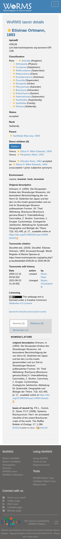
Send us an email (16, 497)
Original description (20, 184)
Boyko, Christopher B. (47, 283)
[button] (9, 30)
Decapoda (21, 83)
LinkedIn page (14, 507)
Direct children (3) (19, 141)
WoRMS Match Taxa (43, 478)
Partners (6, 468)
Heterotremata (23, 96)
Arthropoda (21, 64)
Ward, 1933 (32, 154)
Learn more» (56, 522)
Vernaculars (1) (20, 330)
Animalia (26, 60)
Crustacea (21, 67)
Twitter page (13, 500)
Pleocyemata (22, 86)
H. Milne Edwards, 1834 (36, 151)
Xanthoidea (21, 100)
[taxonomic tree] (16, 312)
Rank (12, 122)
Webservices (39, 484)
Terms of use (39, 461)
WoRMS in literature (12, 474)
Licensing (14, 292)
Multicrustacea (23, 70)
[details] (12, 238)
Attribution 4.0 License (20, 303)
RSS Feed (12, 504)
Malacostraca (23, 73)
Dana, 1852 (31, 161)
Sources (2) (19, 323)
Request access (41, 465)
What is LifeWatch (11, 461)
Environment (16, 175)
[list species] (29, 312)
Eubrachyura (22, 93)
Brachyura (21, 90)
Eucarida (20, 80)
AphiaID (13, 40)
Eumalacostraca (24, 77)
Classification (16, 56)
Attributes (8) (37, 323)
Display (14, 146)
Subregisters (8, 465)
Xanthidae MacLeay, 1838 (26, 135)
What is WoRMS (10, 458)
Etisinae (20, 106)
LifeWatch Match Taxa (44, 481)
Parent (12, 131)
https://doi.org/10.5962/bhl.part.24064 (28, 234)
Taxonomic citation (19, 243)
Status (12, 112)
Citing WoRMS (40, 458)
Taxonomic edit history (22, 266)
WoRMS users (9, 471)
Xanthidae (21, 103)
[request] (43, 428)
